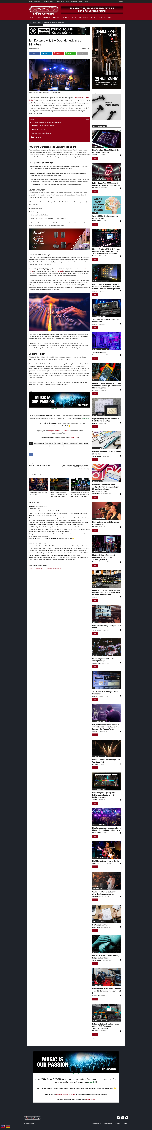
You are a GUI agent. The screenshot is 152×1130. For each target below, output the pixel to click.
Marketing (97, 481)
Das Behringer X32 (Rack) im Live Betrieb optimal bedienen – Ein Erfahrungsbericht (104, 795)
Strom (95, 380)
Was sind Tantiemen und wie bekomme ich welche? (106, 452)
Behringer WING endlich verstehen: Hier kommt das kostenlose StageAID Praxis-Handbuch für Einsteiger (59, 494)
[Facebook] (31, 454)
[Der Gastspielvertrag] (106, 914)
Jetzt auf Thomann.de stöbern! (59, 409)
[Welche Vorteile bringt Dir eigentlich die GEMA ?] (106, 614)
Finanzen (97, 448)
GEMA (95, 213)
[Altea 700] (59, 239)
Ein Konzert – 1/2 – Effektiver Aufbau (39, 465)
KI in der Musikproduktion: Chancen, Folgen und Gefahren (105, 956)
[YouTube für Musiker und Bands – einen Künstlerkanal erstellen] (106, 881)
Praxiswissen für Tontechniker (36, 446)
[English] (3, 1126)
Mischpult (81, 443)
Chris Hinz (94, 154)
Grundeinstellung (49, 443)
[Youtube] (127, 1117)
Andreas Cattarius (96, 221)
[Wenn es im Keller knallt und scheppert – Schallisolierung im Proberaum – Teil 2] (106, 977)
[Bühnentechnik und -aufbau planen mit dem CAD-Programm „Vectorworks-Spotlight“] (106, 1013)
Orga (95, 147)
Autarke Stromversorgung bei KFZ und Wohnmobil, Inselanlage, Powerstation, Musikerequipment (106, 385)
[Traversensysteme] (106, 341)
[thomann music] (76, 1072)
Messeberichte (99, 552)
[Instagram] (122, 1117)
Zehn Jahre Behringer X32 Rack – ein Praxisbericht (105, 320)
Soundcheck (46, 446)
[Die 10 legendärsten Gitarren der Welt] (106, 850)
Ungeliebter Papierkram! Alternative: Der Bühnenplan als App (105, 419)
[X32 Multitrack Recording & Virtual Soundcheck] (106, 680)
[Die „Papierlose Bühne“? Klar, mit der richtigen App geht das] (106, 139)
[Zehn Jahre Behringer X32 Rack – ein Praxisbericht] (106, 308)
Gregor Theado (96, 927)
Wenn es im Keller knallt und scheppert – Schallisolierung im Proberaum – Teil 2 (106, 991)
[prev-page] (93, 1039)
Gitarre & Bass (99, 180)
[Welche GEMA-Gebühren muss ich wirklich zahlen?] (106, 205)
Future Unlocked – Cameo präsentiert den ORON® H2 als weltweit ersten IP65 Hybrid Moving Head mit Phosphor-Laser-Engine (75, 467)
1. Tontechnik (40, 22)
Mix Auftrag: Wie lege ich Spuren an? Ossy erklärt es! (38, 493)
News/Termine (99, 825)
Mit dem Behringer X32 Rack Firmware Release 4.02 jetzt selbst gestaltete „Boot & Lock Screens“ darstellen (106, 251)
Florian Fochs (95, 995)
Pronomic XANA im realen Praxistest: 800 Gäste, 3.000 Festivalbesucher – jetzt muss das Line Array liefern (80, 494)
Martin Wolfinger (96, 663)
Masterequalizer (73, 443)
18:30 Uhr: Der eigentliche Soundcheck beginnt (47, 122)
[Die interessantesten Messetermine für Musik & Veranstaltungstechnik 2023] (106, 817)
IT (94, 246)
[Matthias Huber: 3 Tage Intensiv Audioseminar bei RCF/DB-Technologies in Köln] (106, 544)
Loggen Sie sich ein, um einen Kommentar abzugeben (45, 568)
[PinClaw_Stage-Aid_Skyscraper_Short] (106, 119)
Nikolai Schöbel (96, 493)
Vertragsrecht (99, 921)
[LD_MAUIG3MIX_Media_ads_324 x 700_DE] (106, 88)
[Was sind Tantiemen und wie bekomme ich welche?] (106, 440)
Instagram (51, 430)
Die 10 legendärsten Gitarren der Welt (106, 861)
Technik (34, 22)
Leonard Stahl (95, 863)
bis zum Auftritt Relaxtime (39, 443)
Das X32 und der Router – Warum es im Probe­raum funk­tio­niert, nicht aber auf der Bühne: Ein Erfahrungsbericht (106, 286)
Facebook (57, 430)
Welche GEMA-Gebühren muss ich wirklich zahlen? (105, 217)
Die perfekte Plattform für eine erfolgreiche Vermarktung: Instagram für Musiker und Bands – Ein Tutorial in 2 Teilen (106, 488)
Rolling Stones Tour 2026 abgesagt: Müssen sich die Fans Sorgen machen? (106, 184)
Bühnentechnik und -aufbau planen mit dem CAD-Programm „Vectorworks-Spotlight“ (105, 1026)
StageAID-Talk (74, 437)
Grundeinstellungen (39, 129)
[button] (121, 18)
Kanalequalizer (58, 443)
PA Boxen (86, 443)
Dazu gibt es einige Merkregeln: (43, 125)
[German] (8, 1126)
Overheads (60, 271)
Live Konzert (65, 443)
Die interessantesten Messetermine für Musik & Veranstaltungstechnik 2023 (106, 829)
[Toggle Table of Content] (86, 119)
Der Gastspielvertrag (99, 924)
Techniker (61, 446)
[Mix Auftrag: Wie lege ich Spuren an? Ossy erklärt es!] (38, 484)
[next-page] (96, 1039)
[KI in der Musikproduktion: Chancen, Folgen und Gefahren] (106, 944)
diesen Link (85, 418)
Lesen (95, 158)
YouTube (64, 430)
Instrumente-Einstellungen (42, 133)
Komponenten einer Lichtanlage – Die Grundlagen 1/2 (106, 761)
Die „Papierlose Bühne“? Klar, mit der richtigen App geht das (105, 151)
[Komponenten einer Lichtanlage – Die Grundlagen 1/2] (106, 749)
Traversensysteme (99, 352)
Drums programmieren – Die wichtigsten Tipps (102, 659)
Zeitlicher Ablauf (36, 137)
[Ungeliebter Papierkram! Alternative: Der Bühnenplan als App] (106, 407)
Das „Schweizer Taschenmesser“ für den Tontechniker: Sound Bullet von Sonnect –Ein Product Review (105, 727)
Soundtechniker (54, 446)
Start (30, 22)
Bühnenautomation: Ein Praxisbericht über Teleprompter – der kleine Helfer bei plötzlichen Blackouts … (106, 592)
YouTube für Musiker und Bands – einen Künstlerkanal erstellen (104, 893)
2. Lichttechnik (99, 756)
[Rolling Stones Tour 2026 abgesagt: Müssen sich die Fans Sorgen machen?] (106, 172)
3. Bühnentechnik (39, 25)
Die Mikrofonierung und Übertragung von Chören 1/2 (106, 523)
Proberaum (98, 985)
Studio (96, 655)
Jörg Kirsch (32, 48)
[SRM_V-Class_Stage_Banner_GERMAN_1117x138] (59, 34)
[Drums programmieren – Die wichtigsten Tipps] (106, 647)
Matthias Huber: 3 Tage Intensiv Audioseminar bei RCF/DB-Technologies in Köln (104, 557)
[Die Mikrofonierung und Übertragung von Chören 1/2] (106, 511)
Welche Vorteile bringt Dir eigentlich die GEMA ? (106, 626)
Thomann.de (76, 1074)
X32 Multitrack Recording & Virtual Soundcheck (105, 692)
